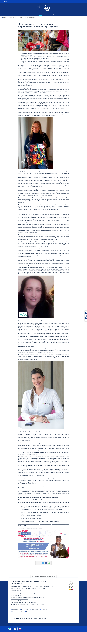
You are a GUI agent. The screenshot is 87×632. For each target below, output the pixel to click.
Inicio (21, 14)
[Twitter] (43, 563)
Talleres (46, 14)
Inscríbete (65, 14)
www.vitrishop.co (22, 245)
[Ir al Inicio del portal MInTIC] (71, 585)
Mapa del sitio (42, 618)
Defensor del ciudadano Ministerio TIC (19, 599)
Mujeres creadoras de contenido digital (27, 331)
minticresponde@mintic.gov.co (26, 592)
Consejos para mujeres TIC (55, 14)
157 (21, 590)
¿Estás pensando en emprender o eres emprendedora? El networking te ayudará (20, 17)
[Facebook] (46, 563)
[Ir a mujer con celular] (43, 41)
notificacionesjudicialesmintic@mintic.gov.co (20, 597)
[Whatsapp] (49, 563)
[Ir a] (35, 144)
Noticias (40, 14)
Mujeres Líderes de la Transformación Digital (48, 331)
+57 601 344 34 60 (25, 588)
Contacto (35, 618)
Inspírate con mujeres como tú (30, 14)
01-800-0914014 (42, 588)
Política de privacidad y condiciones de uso (21, 618)
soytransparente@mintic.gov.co (33, 593)
